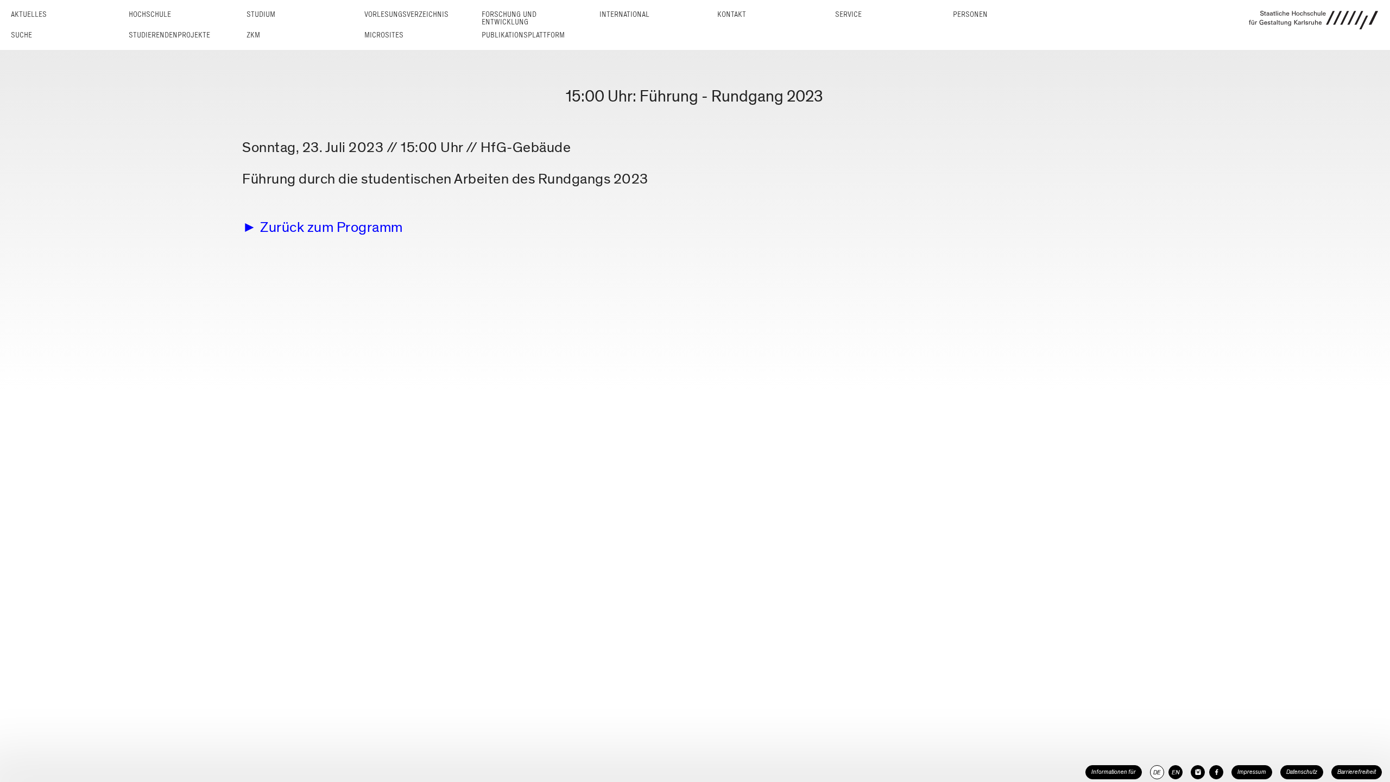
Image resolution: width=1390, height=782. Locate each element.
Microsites (383, 35)
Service (848, 14)
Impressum (1251, 772)
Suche (21, 35)
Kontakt (731, 14)
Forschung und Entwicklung (509, 18)
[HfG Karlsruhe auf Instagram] (1198, 772)
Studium (261, 14)
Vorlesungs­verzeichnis (406, 14)
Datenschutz (1301, 772)
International (624, 14)
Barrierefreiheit (1356, 772)
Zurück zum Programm (331, 227)
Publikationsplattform (523, 35)
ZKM (253, 35)
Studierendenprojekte (169, 35)
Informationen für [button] (1113, 772)
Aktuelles (29, 14)
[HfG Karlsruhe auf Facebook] (1216, 772)
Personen (970, 14)
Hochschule (150, 14)
